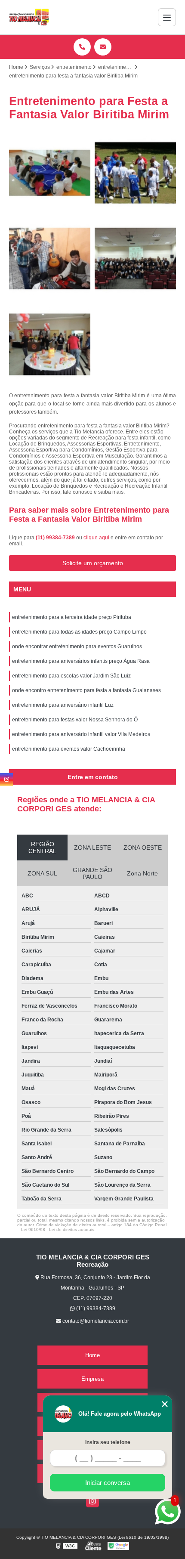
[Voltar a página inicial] (29, 17)
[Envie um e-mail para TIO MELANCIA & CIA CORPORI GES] (102, 47)
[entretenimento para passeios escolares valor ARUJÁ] (49, 172)
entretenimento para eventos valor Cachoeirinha (68, 749)
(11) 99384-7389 (56, 538)
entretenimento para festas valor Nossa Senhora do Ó (75, 720)
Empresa (92, 1379)
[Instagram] (92, 1500)
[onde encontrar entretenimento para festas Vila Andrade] (49, 344)
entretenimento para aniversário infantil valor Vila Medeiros (81, 734)
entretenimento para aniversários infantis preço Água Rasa (81, 661)
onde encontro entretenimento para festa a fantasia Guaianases (86, 690)
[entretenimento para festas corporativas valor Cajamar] (135, 258)
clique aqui (96, 538)
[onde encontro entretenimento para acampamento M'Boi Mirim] (135, 172)
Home (92, 1355)
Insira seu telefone (107, 1442)
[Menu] (167, 17)
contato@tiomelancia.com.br (95, 1321)
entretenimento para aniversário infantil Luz (63, 705)
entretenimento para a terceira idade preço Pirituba (71, 617)
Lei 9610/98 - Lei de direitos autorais (57, 1229)
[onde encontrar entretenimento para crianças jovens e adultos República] (49, 258)
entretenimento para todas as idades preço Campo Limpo (79, 632)
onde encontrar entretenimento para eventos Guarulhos (77, 646)
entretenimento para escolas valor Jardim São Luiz (71, 676)
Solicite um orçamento (92, 563)
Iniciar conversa (107, 1482)
